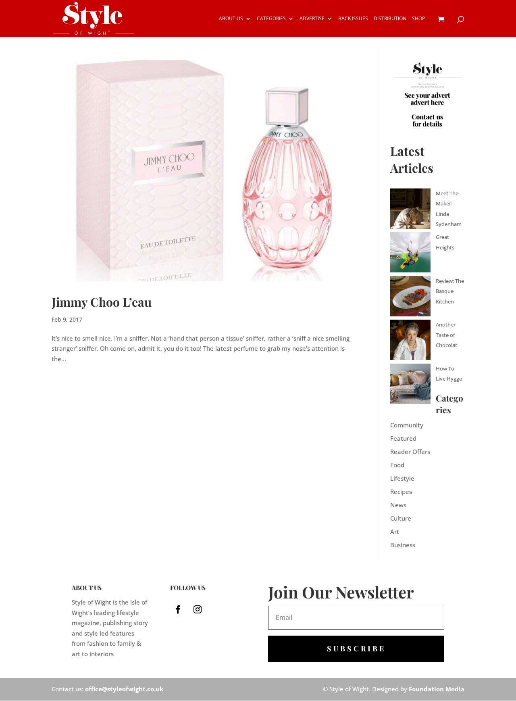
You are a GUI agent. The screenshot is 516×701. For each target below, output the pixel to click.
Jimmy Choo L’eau (102, 302)
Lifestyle (402, 478)
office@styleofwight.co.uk (124, 689)
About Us (231, 19)
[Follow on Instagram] (197, 609)
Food (397, 465)
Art (394, 531)
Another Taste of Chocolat (446, 335)
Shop (418, 19)
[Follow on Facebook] (178, 609)
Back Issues (353, 19)
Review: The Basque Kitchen (450, 291)
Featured (403, 438)
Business (402, 545)
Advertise (312, 19)
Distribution (390, 19)
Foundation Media (436, 689)
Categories (271, 19)
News (398, 505)
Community (406, 425)
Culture (400, 518)
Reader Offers (410, 452)
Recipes (401, 492)
